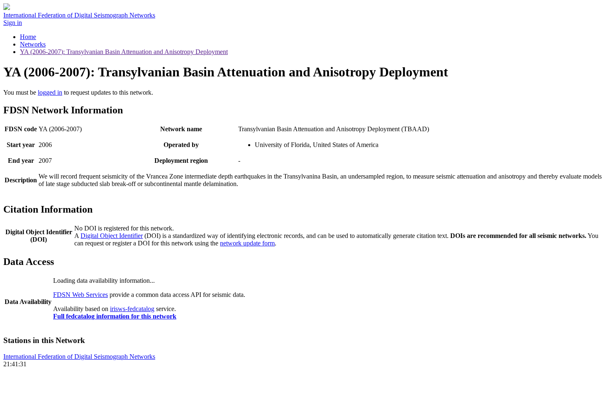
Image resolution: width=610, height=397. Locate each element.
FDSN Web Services (80, 294)
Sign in (12, 22)
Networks (33, 44)
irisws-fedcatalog (132, 308)
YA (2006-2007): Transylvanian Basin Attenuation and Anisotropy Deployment (124, 51)
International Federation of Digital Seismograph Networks (79, 356)
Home (28, 36)
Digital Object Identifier (112, 235)
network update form (247, 243)
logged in (50, 92)
